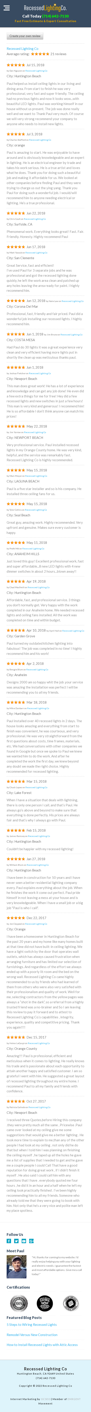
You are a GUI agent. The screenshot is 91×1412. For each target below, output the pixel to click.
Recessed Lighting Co (22, 49)
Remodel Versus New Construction (32, 1335)
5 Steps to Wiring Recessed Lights (32, 1324)
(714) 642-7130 (55, 16)
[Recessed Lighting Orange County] (45, 7)
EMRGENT (74, 1399)
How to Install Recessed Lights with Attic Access (42, 1345)
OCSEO (45, 1399)
